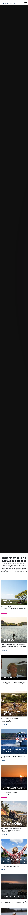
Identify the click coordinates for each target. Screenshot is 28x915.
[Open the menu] (25, 2)
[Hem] (9, 2)
